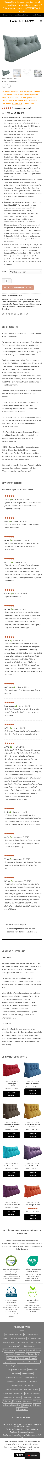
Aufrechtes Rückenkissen (12, 1405)
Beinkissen (10, 1382)
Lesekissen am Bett (15, 1346)
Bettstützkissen (29, 1346)
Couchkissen (19, 1354)
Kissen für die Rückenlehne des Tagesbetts (22, 1358)
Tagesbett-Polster (28, 302)
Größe (4, 271)
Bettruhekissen (35, 1342)
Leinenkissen (21, 1382)
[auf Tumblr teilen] (24, 314)
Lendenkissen (29, 1385)
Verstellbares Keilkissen (13, 1334)
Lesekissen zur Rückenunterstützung (15, 1342)
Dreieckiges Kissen (33, 1205)
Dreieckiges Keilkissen (11, 1085)
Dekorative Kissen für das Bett (11, 1126)
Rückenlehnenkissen (31, 299)
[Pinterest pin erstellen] (15, 314)
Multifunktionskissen (9, 307)
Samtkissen (6, 309)
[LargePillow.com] (22, 21)
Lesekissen (27, 1397)
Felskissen (36, 1397)
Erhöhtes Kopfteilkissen (13, 1366)
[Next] (38, 48)
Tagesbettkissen (9, 1362)
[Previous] (6, 48)
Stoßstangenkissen (9, 1350)
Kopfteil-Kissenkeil (32, 1166)
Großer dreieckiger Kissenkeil (32, 1126)
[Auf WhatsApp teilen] (3, 314)
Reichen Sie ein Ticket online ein (26, 1429)
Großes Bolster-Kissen (15, 304)
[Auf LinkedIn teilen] (21, 314)
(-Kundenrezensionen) (21, 108)
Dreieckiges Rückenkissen (26, 307)
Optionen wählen (11, 1094)
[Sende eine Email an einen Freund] (12, 314)
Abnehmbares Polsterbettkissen (28, 1362)
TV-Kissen (37, 1401)
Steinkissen (7, 1401)
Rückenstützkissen (16, 299)
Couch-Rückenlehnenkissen (11, 302)
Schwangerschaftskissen (12, 1397)
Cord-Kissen (8, 1354)
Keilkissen (36, 1405)
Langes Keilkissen (16, 1385)
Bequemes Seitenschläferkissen (30, 1350)
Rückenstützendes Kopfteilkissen (14, 1338)
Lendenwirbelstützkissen (32, 304)
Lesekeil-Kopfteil (32, 1084)
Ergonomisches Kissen (31, 1366)
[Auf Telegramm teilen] (27, 314)
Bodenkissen (32, 1370)
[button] (3, 21)
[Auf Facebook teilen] (6, 314)
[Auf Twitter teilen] (9, 314)
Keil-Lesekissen (21, 1409)
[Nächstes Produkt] (4, 86)
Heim (3, 78)
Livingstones (32, 1382)
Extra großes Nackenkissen (16, 1370)
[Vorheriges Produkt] (9, 86)
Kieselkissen (7, 1393)
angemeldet (19, 928)
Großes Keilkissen (11, 78)
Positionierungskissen (32, 1393)
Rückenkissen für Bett (11, 1205)
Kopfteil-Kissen (27, 1374)
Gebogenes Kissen (32, 1354)
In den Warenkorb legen (17, 287)
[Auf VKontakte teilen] (18, 314)
